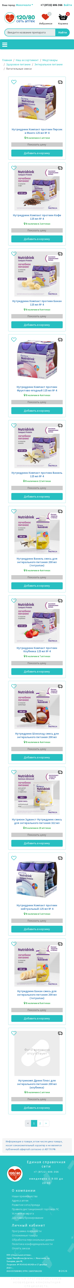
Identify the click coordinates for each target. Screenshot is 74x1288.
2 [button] (40, 1123)
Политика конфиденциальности (32, 1244)
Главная (7, 60)
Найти (62, 32)
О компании (24, 1190)
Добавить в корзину (37, 153)
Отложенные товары (25, 1235)
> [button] (46, 1123)
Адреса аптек (20, 1200)
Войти (68, 5)
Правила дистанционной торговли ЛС (35, 1209)
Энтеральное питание (49, 64)
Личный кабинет (28, 1225)
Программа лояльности (27, 1231)
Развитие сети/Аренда (26, 1205)
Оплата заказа (21, 1248)
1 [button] (34, 1123)
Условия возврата (23, 1213)
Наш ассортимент (27, 60)
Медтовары (50, 60)
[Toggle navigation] (4, 44)
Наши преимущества (24, 1196)
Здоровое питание (18, 64)
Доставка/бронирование (27, 1218)
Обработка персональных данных (33, 1239)
